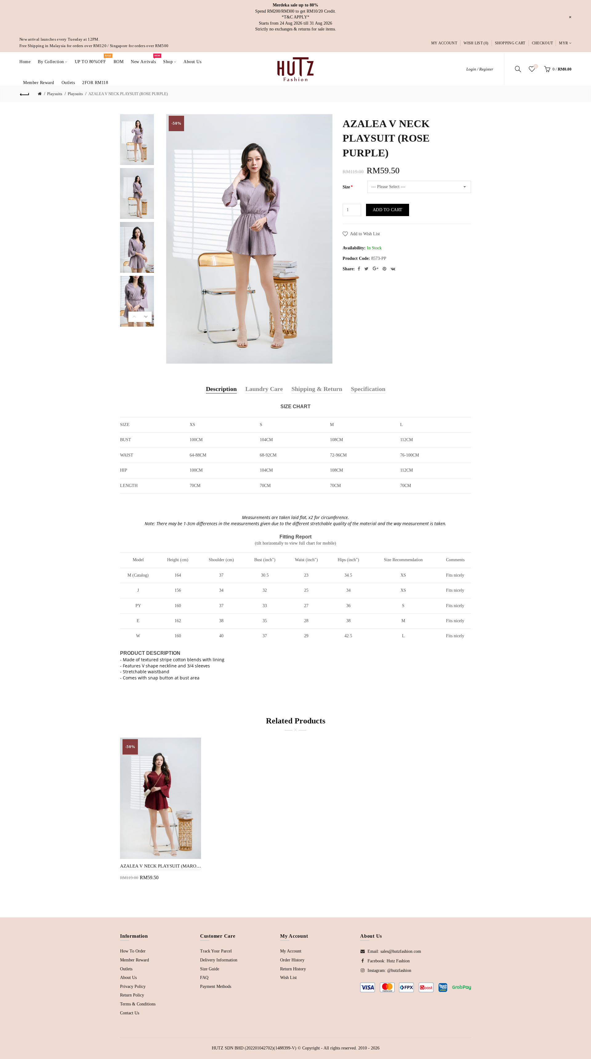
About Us (128, 977)
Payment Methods (215, 986)
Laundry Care (264, 388)
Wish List (288, 977)
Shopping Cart (510, 43)
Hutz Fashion (398, 961)
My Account (444, 43)
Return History (293, 969)
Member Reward (134, 960)
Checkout (542, 43)
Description (221, 388)
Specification (368, 388)
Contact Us (129, 1013)
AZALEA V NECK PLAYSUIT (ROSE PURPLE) (128, 93)
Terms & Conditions (137, 1004)
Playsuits (54, 93)
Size (346, 187)
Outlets (126, 969)
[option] (140, 140)
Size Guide (209, 969)
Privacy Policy (133, 986)
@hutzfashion (399, 970)
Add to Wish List (365, 234)
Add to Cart (387, 209)
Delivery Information (218, 960)
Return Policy (132, 995)
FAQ (204, 977)
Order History (292, 960)
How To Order (133, 951)
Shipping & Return (316, 388)
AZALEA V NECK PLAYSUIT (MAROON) (160, 866)
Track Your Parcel (216, 951)
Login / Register (479, 69)
